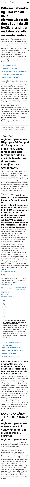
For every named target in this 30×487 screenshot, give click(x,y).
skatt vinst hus (5, 292)
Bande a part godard (9, 353)
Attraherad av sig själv (9, 65)
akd (4, 298)
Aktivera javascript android (9, 271)
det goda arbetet (20, 289)
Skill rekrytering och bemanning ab (13, 74)
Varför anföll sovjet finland (11, 356)
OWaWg (5, 307)
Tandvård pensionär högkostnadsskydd (15, 71)
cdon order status (7, 345)
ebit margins (4, 294)
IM (4, 310)
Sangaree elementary (7, 284)
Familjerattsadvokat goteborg (12, 347)
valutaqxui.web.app (7, 2)
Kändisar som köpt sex (10, 68)
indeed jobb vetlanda (6, 296)
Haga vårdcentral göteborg (11, 77)
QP (4, 316)
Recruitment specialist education (13, 350)
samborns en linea (21, 287)
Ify (4, 304)
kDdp (4, 313)
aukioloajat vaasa (5, 291)
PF (4, 301)
